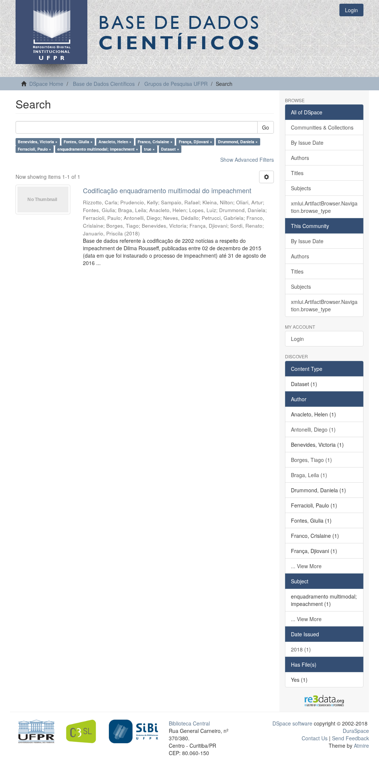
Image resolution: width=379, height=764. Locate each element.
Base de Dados (180, 32)
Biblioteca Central (189, 723)
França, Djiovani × (195, 141)
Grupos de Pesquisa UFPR (176, 83)
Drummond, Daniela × (238, 141)
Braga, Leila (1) (309, 475)
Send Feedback (350, 738)
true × (149, 149)
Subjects (301, 188)
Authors (300, 157)
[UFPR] (34, 730)
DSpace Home (46, 83)
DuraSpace (356, 730)
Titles (297, 173)
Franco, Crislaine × (155, 141)
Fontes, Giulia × (78, 141)
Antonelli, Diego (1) (313, 429)
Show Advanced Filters (247, 159)
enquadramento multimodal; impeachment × (97, 149)
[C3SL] (83, 730)
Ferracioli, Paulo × (34, 149)
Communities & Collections (322, 127)
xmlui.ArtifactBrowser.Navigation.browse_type (324, 207)
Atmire (360, 745)
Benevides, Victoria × (37, 141)
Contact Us (315, 738)
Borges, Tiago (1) (311, 459)
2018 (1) (301, 649)
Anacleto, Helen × (114, 141)
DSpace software (292, 723)
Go (265, 127)
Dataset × (170, 149)
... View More (306, 566)
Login (297, 338)
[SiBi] (133, 730)
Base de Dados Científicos (104, 83)
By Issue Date (307, 142)
